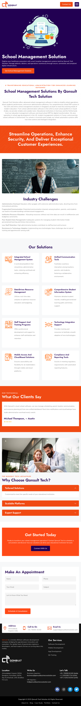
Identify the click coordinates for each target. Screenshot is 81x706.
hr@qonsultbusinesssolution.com (39, 682)
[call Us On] (24, 628)
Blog (31, 703)
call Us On (32, 626)
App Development (54, 651)
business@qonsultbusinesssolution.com (41, 675)
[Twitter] (76, 689)
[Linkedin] (70, 689)
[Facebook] (57, 689)
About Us (24, 703)
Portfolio (47, 703)
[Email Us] (50, 628)
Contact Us (56, 703)
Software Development (56, 644)
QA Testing (52, 655)
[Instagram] (63, 689)
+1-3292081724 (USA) (68, 675)
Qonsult (5, 640)
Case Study (39, 703)
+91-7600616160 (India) (69, 673)
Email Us (57, 626)
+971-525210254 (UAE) (69, 678)
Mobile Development (55, 648)
